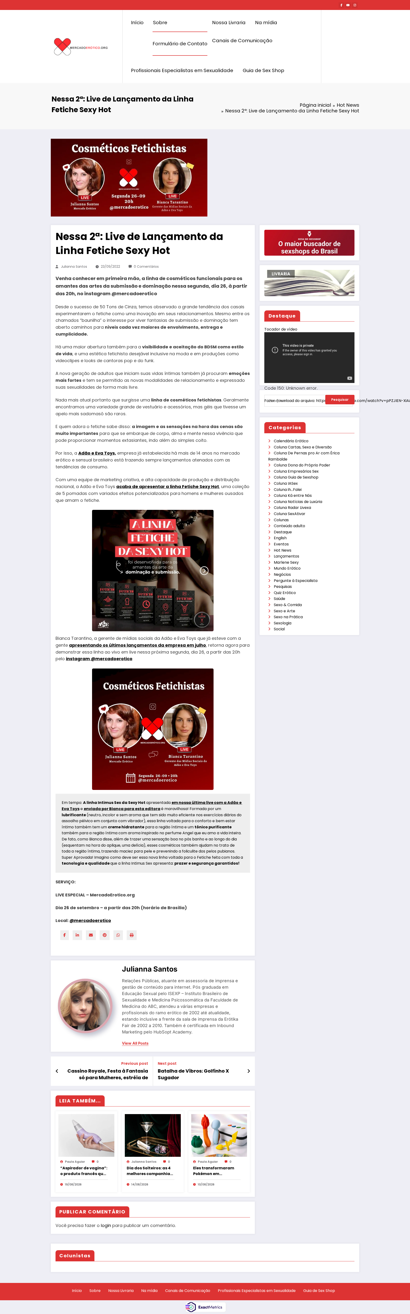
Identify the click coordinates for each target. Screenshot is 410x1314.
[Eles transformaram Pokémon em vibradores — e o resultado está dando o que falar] (219, 1135)
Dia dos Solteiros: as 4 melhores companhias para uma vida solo (149, 1171)
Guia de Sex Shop (263, 70)
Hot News (282, 550)
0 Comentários (146, 266)
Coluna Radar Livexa (292, 507)
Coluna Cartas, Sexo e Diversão (303, 447)
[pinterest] (105, 935)
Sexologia (282, 623)
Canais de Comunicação (242, 40)
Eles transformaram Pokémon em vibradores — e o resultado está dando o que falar (215, 1171)
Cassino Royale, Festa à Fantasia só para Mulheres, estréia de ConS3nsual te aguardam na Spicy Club (107, 1074)
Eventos (281, 544)
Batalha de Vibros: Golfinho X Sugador (193, 1074)
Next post (167, 1063)
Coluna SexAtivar (289, 513)
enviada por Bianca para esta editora (122, 808)
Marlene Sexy (286, 562)
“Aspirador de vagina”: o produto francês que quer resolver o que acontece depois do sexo (83, 1171)
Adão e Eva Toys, (97, 453)
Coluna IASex (286, 483)
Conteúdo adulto (289, 526)
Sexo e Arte (284, 611)
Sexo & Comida (288, 605)
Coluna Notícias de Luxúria (298, 501)
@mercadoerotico (90, 920)
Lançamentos (286, 556)
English (280, 538)
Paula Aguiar (75, 1162)
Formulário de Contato (180, 43)
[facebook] (64, 935)
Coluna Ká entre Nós (293, 495)
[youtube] (348, 5)
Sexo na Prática (288, 617)
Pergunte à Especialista (295, 580)
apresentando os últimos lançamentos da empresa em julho (137, 645)
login (106, 1225)
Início (137, 22)
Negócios (282, 574)
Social (279, 629)
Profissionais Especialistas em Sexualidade (182, 70)
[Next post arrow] (248, 1071)
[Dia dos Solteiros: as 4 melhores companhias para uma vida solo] (153, 1135)
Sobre (160, 22)
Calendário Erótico (291, 441)
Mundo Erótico (287, 568)
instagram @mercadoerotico (99, 659)
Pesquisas (283, 586)
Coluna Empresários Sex (296, 471)
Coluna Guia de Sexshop (296, 477)
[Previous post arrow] (57, 1071)
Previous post (134, 1063)
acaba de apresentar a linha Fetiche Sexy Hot (167, 486)
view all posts (135, 1043)
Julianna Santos (74, 266)
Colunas (281, 520)
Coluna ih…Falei (288, 489)
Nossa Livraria (229, 22)
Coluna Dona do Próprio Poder (302, 465)
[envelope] (91, 935)
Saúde (279, 598)
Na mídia (266, 22)
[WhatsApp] (118, 935)
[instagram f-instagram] (355, 5)
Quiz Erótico (285, 592)
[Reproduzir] (272, 408)
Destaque (283, 532)
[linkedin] (77, 935)
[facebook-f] (341, 5)
